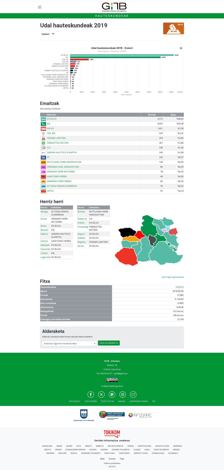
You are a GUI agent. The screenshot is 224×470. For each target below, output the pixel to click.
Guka (147, 450)
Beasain (44, 229)
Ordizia (81, 222)
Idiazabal (45, 245)
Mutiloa (81, 211)
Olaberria (82, 218)
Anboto (100, 446)
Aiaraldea (47, 446)
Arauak (121, 401)
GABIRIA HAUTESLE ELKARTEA (62, 152)
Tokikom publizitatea (112, 463)
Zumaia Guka (158, 453)
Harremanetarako (138, 401)
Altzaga (44, 211)
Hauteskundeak (112, 16)
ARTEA (50, 190)
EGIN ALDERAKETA (109, 343)
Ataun (43, 225)
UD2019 (179, 287)
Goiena (104, 450)
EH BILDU (52, 118)
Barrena (177, 446)
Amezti (88, 446)
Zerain (81, 246)
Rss (153, 401)
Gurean (112, 459)
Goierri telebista (121, 450)
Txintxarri (124, 453)
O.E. (49, 147)
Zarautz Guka (141, 453)
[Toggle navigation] (40, 7)
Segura (81, 233)
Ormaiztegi (83, 226)
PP (48, 157)
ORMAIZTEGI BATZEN (58, 142)
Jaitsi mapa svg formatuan (173, 277)
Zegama (81, 242)
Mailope (62, 453)
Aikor (59, 446)
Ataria (130, 446)
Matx (102, 459)
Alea (78, 446)
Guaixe (137, 450)
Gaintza (44, 241)
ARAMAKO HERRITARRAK (59, 181)
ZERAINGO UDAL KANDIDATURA (63, 166)
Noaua (74, 453)
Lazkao (44, 253)
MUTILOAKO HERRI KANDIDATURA (64, 162)
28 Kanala (173, 453)
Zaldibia (81, 237)
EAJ (48, 123)
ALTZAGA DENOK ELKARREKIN (62, 186)
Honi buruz (74, 401)
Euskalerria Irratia (75, 450)
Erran (58, 450)
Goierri (47, 34)
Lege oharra (90, 401)
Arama (44, 218)
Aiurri (69, 446)
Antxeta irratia (115, 446)
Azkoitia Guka (162, 446)
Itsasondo (45, 249)
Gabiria (44, 233)
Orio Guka (109, 453)
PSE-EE (50, 128)
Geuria (93, 450)
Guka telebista (161, 450)
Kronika (50, 453)
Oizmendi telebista (90, 453)
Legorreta (45, 257)
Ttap (122, 459)
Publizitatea (107, 401)
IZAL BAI (51, 133)
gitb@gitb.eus (121, 373)
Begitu (47, 450)
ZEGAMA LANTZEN (56, 138)
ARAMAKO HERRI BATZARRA (61, 171)
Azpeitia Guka (144, 446)
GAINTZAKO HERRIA (57, 176)
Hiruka (176, 450)
